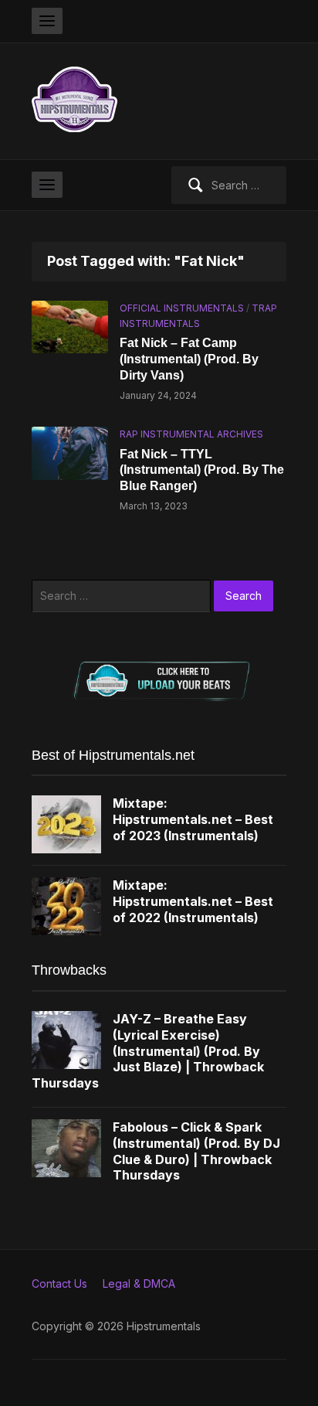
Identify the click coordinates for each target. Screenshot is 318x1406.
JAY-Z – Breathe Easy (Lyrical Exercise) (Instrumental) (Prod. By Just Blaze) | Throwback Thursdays (148, 1051)
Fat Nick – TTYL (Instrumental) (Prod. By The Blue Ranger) (202, 470)
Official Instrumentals (182, 308)
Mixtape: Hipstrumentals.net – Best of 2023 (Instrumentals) (193, 819)
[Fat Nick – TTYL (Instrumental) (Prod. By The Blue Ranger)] (70, 451)
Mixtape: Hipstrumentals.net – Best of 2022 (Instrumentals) (193, 901)
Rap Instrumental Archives (191, 434)
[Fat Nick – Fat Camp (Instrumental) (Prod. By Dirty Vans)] (70, 325)
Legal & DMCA (139, 1283)
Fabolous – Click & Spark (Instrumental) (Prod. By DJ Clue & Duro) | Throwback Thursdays (196, 1151)
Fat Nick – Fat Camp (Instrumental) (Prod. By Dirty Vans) (189, 359)
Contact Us (59, 1283)
